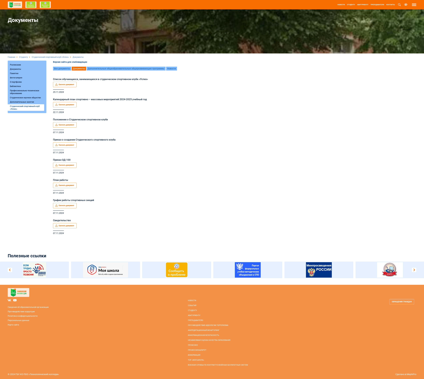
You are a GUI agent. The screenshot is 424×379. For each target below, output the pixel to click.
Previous (10, 270)
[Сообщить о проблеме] (163, 270)
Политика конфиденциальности (22, 316)
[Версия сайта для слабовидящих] (405, 4)
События (192, 305)
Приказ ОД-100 (62, 159)
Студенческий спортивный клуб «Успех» (50, 57)
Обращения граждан (402, 302)
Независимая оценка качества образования (209, 340)
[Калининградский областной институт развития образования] (376, 270)
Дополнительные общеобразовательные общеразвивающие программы (126, 68)
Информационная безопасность (203, 335)
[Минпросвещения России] (305, 270)
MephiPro (411, 374)
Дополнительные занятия (22, 102)
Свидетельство (62, 220)
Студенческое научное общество (25, 97)
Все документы (62, 68)
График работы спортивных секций (73, 200)
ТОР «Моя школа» (196, 360)
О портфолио (16, 82)
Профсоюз (193, 345)
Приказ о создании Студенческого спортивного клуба (84, 139)
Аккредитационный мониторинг (203, 330)
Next (414, 270)
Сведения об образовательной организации (28, 307)
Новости (341, 5)
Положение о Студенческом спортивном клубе (80, 119)
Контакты (390, 5)
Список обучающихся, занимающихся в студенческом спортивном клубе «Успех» (100, 79)
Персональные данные (18, 320)
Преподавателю (377, 5)
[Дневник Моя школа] (92, 270)
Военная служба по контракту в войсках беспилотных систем (218, 365)
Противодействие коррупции (21, 311)
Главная (11, 57)
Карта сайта (13, 325)
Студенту (351, 5)
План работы (60, 180)
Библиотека (15, 86)
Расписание (15, 65)
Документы (15, 69)
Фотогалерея (16, 77)
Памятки (14, 73)
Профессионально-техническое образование (24, 91)
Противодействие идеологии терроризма (208, 325)
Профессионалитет (197, 350)
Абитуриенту (362, 5)
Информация (194, 355)
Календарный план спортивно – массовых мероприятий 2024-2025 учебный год (100, 99)
